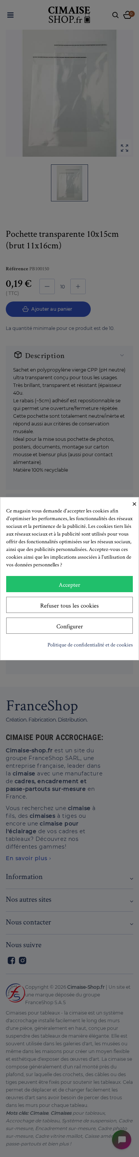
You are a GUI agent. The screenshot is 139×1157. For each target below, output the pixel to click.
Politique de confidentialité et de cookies (90, 644)
